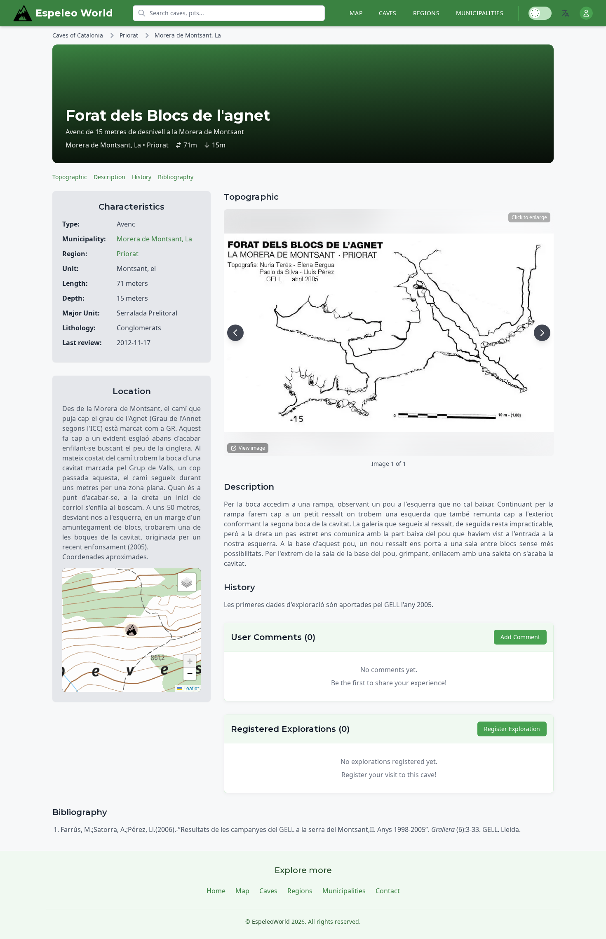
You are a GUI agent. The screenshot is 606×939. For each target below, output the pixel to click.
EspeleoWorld (271, 921)
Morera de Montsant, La (188, 35)
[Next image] (542, 333)
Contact (388, 890)
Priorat (129, 35)
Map (356, 13)
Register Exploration (512, 729)
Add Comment (520, 637)
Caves (388, 13)
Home (216, 890)
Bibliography (175, 177)
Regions (426, 13)
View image (252, 447)
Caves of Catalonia (77, 35)
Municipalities (479, 13)
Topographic (69, 177)
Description (109, 177)
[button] (131, 630)
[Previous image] (235, 333)
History (141, 177)
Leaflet (190, 687)
